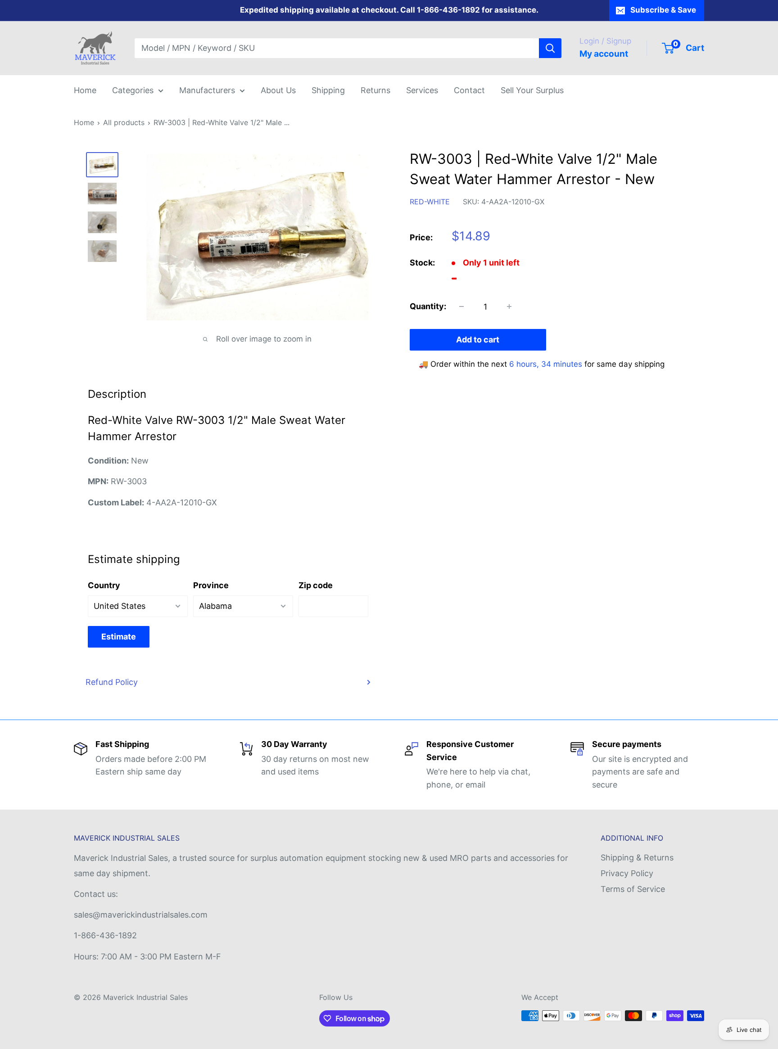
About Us (278, 90)
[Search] (550, 48)
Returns (375, 90)
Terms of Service (633, 889)
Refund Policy (112, 682)
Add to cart (477, 339)
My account (603, 54)
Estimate (118, 636)
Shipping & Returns (637, 857)
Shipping (328, 90)
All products (124, 122)
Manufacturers (207, 90)
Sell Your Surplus (532, 90)
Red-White (430, 201)
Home (85, 90)
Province (211, 585)
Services (422, 90)
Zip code (316, 585)
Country (104, 585)
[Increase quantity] (509, 306)
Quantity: (428, 306)
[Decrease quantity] (461, 306)
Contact (469, 90)
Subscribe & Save (663, 9)
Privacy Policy (627, 873)
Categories (133, 90)
